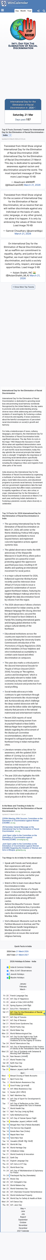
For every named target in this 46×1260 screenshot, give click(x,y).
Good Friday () (19, 1085)
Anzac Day (14, 1179)
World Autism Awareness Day (22, 1082)
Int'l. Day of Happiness (19, 999)
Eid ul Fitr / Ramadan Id (19, 1009)
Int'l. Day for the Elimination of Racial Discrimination (26, 1013)
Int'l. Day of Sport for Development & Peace (25, 1100)
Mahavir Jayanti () (22, 1069)
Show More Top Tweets (23, 287)
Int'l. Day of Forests (18, 1017)
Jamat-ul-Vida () (21, 1002)
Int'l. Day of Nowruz (18, 1020)
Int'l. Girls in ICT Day (18, 1164)
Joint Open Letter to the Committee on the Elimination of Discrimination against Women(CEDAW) (19, 837)
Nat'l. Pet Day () (21, 1111)
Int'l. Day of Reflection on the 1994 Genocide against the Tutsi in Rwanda (25, 1104)
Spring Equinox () (20, 1005)
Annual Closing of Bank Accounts (23, 1076)
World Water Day (17, 1030)
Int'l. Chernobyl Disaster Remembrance (26, 1192)
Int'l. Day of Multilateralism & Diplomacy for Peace (26, 1172)
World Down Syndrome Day (21, 1023)
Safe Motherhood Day (19, 1115)
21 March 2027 (22, 955)
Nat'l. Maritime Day (18, 1095)
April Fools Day (16, 1079)
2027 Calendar (23, 1231)
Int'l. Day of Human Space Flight (23, 1118)
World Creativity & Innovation (22, 1154)
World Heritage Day (18, 1148)
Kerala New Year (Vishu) (20, 1131)
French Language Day (19, 996)
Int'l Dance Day (16, 1202)
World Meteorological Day (21, 1033)
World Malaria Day (17, 1185)
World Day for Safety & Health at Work (26, 1198)
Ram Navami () (19, 1056)
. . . (22, 992)
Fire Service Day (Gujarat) (20, 1128)
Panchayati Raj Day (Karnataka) (23, 1175)
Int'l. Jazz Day (16, 1205)
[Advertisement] (23, 76)
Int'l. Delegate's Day (18, 1182)
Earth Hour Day (16, 1063)
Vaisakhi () (21, 1141)
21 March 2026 (22, 951)
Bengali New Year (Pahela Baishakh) (25, 1125)
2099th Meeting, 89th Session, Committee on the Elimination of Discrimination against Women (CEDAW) (22, 821)
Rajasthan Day (16, 1066)
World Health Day (17, 1108)
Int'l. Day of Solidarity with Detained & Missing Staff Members (25, 1052)
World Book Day (16, 1167)
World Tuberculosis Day (20, 1043)
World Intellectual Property (21, 1195)
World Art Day (16, 1144)
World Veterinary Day (19, 1188)
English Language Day (19, 1161)
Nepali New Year (17, 1134)
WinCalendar (18, 3)
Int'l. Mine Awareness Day (21, 1089)
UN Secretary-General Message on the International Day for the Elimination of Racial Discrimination (20, 829)
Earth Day (14, 1157)
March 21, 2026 (32, 185)
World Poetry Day (17, 1027)
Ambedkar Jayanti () (23, 1121)
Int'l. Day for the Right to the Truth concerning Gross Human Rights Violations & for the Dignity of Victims (25, 1039)
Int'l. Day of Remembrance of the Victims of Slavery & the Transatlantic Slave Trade (27, 1048)
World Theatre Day (17, 1060)
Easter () (18, 1092)
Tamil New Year (16, 1138)
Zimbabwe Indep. (17, 1151)
